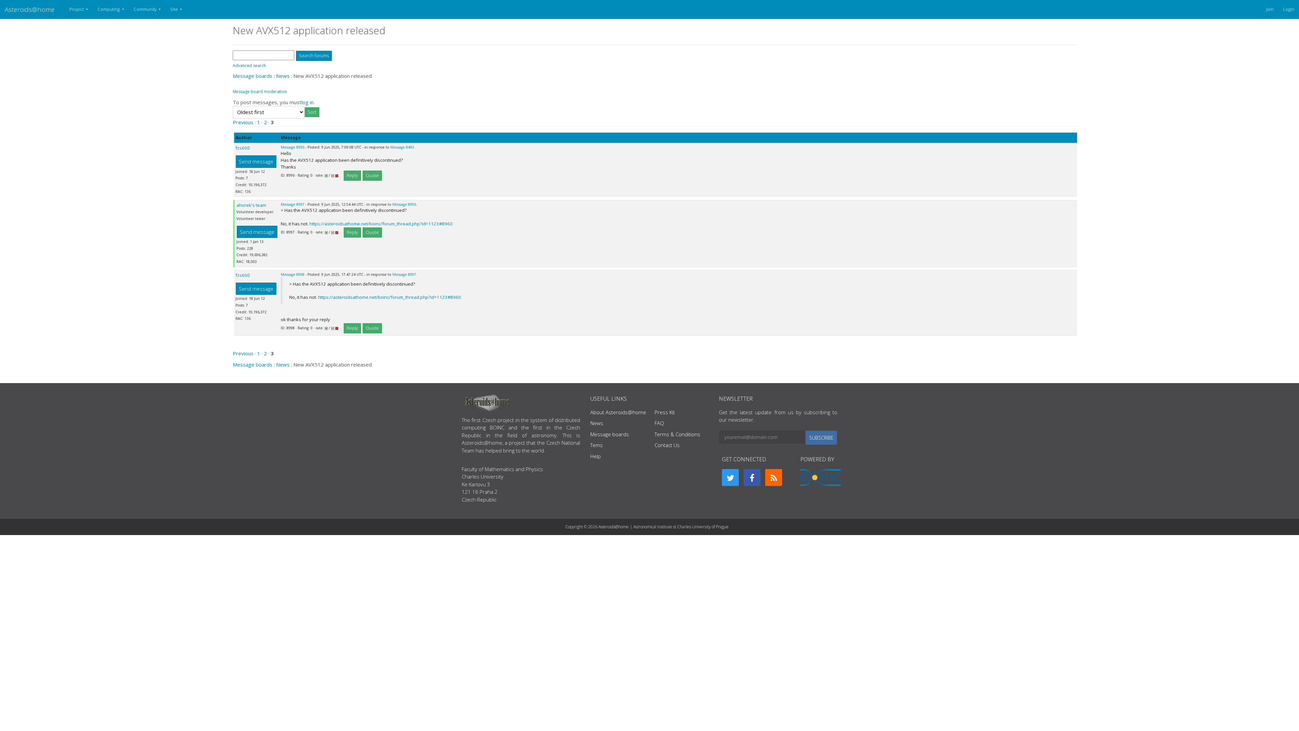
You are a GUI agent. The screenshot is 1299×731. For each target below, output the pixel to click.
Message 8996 (292, 147)
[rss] (773, 477)
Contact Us (667, 445)
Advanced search (249, 65)
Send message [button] (256, 161)
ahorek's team (251, 205)
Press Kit (665, 412)
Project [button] (77, 9)
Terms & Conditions (677, 434)
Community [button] (146, 9)
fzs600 (242, 148)
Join (1270, 9)
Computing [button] (109, 9)
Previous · (245, 122)
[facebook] (752, 477)
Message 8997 (292, 204)
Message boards (252, 75)
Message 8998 (292, 274)
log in (307, 102)
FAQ (659, 423)
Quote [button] (372, 175)
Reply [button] (352, 175)
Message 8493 (402, 147)
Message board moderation (260, 91)
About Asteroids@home (618, 412)
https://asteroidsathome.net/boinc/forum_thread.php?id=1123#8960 (381, 224)
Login (1288, 9)
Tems (596, 445)
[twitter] (730, 477)
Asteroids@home (29, 9)
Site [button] (174, 9)
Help (595, 456)
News (283, 75)
